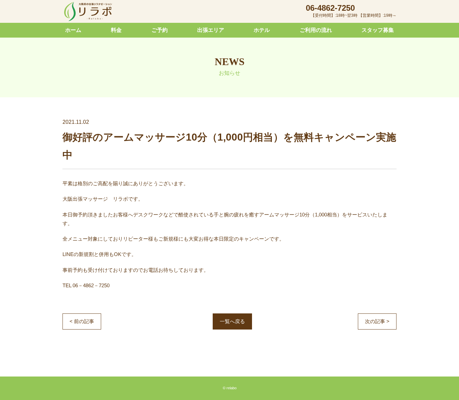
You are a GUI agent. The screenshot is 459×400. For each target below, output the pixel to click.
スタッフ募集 (378, 30)
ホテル (262, 30)
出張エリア (210, 30)
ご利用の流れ (316, 30)
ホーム (73, 30)
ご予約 (160, 30)
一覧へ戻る (232, 321)
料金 (116, 30)
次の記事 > (377, 321)
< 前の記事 (82, 321)
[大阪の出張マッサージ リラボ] (88, 12)
